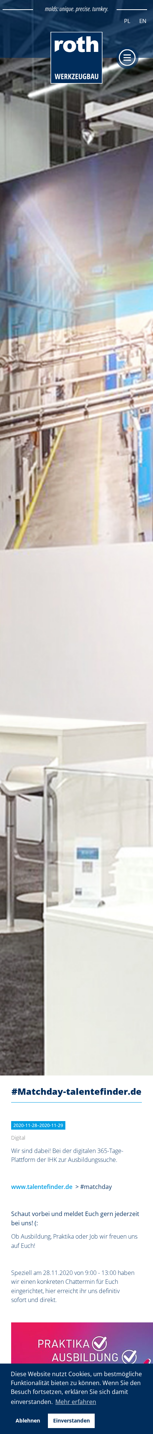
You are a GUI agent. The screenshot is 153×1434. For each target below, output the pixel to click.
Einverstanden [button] (71, 1420)
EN (142, 20)
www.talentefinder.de (41, 1187)
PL (127, 20)
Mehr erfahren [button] (75, 1402)
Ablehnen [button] (28, 1420)
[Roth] (76, 82)
